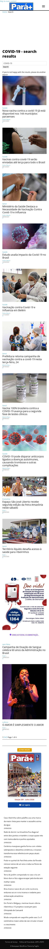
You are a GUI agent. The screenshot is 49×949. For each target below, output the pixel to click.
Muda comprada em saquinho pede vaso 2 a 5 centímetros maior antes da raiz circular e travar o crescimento (23, 921)
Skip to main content (8, 1)
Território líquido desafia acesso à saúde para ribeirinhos (22, 550)
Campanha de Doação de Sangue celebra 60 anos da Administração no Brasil (24, 650)
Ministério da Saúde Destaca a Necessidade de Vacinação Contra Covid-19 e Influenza (22, 209)
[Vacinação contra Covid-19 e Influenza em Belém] (24, 285)
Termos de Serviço (11, 942)
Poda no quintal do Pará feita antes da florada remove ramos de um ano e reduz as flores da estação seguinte (23, 864)
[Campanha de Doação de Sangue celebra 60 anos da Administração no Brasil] (24, 602)
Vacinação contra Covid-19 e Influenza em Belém (18, 309)
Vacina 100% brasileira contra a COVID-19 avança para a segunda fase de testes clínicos (21, 411)
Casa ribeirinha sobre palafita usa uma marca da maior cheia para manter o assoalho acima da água (22, 821)
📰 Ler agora (24, 805)
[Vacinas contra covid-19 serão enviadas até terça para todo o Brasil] (24, 141)
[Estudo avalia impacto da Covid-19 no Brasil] (24, 236)
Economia (6, 499)
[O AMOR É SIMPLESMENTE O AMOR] (24, 691)
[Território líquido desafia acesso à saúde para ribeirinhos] (24, 531)
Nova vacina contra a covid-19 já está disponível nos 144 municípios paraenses (23, 113)
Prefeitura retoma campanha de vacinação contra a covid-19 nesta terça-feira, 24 (22, 359)
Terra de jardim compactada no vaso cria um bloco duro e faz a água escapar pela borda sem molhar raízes (23, 878)
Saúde (4, 108)
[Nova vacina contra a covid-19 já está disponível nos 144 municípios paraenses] (24, 90)
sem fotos (6, 644)
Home (4, 12)
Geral (4, 204)
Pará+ (4, 510)
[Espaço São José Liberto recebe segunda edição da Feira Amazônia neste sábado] (24, 486)
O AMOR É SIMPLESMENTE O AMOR (23, 724)
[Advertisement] (24, 29)
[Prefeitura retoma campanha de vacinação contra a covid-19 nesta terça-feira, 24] (24, 336)
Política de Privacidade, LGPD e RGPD (31, 942)
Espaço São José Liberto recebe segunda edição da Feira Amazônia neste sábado (22, 504)
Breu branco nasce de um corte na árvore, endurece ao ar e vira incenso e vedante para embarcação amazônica (22, 892)
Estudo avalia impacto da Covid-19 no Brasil (24, 256)
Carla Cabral (6, 119)
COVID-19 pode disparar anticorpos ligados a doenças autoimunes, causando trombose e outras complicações (23, 461)
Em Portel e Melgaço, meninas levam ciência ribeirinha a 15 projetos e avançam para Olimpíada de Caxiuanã (22, 906)
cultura (5, 722)
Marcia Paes (6, 365)
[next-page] (7, 737)
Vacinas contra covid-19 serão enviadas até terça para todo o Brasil (23, 161)
